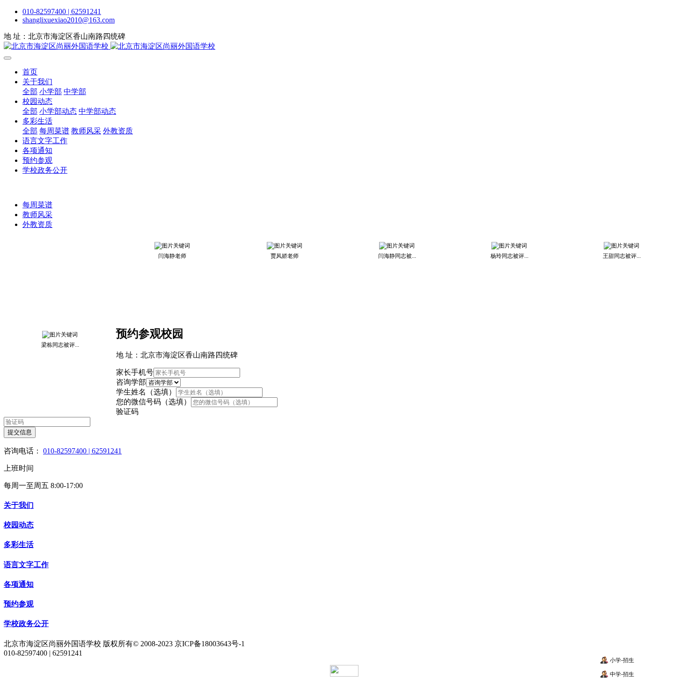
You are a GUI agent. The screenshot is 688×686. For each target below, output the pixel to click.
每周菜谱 (37, 205)
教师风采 (37, 215)
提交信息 (19, 432)
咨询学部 (131, 382)
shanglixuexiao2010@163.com (68, 20)
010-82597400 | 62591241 (61, 11)
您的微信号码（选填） (153, 402)
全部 (29, 91)
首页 (29, 72)
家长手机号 (135, 372)
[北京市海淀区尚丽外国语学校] (344, 46)
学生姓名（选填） (146, 392)
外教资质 (37, 224)
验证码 (127, 412)
